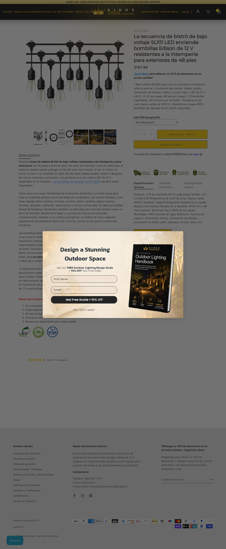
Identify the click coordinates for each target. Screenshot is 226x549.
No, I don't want (84, 310)
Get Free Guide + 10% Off (84, 300)
